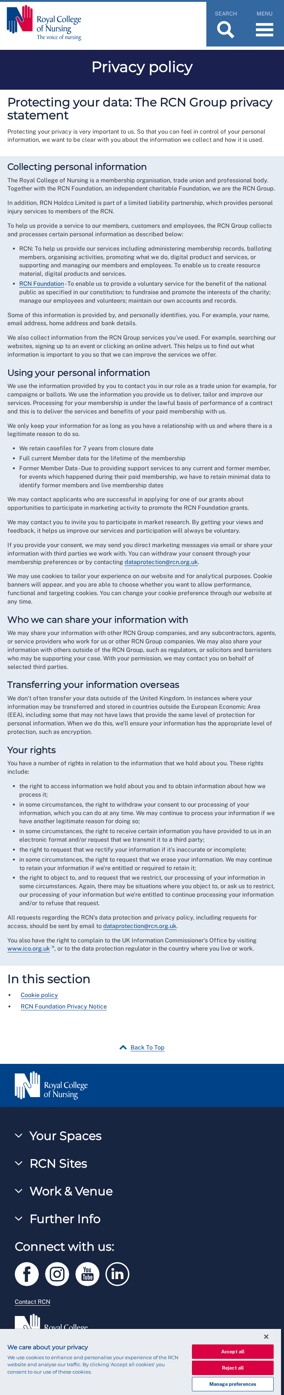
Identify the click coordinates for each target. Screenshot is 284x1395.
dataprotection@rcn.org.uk (161, 562)
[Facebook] (30, 1273)
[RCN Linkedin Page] (119, 1273)
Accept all (232, 1351)
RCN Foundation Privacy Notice (64, 1006)
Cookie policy (39, 995)
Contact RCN (32, 1301)
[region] (140, 1362)
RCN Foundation (41, 283)
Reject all (233, 1368)
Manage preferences (232, 1384)
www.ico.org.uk (28, 948)
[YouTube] (90, 1273)
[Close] (266, 1336)
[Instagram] (60, 1273)
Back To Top (148, 1047)
